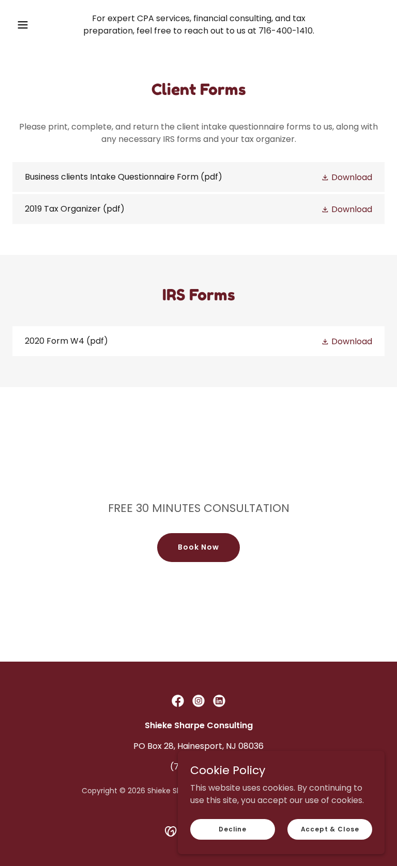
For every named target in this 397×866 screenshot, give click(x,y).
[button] (28, 24)
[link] (198, 177)
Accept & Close (330, 828)
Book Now (198, 547)
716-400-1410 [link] (285, 31)
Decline (233, 828)
